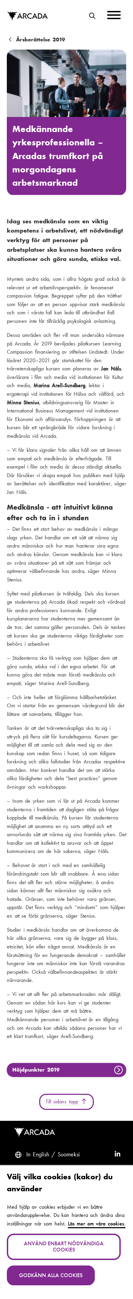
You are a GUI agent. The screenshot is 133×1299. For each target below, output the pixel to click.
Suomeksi (69, 1154)
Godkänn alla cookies (51, 1275)
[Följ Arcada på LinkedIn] (117, 1154)
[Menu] (114, 16)
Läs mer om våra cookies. (97, 1223)
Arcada (27, 16)
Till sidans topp (63, 1101)
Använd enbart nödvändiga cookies (64, 1246)
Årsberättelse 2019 (40, 39)
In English (37, 1154)
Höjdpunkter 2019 (36, 1069)
